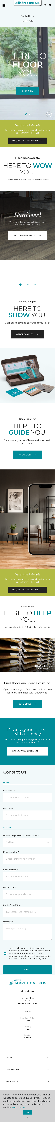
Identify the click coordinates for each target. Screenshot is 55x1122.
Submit (27, 969)
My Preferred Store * (12, 905)
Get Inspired (13, 1069)
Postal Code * (9, 887)
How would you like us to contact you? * (21, 835)
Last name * (8, 808)
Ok (27, 1112)
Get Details (24, 704)
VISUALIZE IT (25, 455)
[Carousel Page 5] (35, 284)
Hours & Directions (27, 1003)
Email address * (10, 870)
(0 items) (50, 5)
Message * (8, 922)
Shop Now (27, 91)
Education (12, 1081)
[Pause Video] (49, 114)
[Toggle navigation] (4, 5)
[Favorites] (45, 5)
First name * (9, 791)
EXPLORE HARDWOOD (25, 235)
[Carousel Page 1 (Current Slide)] (26, 114)
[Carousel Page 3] (28, 284)
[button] (40, 5)
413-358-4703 (27, 21)
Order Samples (24, 334)
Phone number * (11, 852)
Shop (9, 1057)
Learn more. (18, 1107)
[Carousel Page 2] (29, 114)
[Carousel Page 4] (31, 284)
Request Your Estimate (25, 140)
